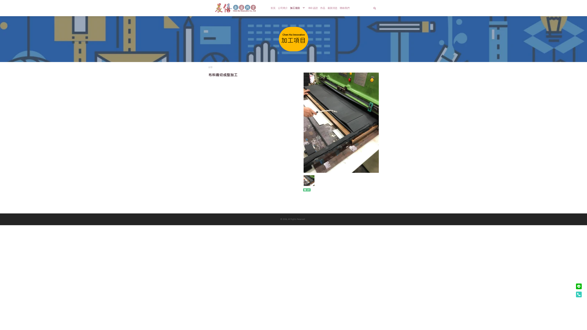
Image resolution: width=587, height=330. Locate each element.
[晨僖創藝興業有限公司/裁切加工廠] (237, 8)
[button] (375, 8)
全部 (210, 67)
